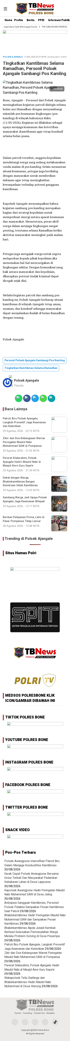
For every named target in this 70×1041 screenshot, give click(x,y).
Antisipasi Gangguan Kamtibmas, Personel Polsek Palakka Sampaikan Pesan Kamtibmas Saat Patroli (34, 907)
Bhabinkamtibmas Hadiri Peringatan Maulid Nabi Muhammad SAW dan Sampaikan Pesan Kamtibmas (35, 919)
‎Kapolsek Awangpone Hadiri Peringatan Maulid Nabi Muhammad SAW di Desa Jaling (34, 892)
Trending (27, 1013)
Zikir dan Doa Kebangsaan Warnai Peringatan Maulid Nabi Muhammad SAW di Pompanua (33, 955)
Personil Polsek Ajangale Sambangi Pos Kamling (34, 360)
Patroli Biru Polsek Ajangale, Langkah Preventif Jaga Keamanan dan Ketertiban (34, 946)
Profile (18, 20)
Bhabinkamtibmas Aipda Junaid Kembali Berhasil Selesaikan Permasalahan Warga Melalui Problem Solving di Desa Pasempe (32, 932)
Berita (30, 20)
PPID (41, 20)
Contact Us (39, 1013)
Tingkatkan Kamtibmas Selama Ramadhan (30, 368)
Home (8, 20)
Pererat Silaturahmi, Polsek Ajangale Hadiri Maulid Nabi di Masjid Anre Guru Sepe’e (31, 967)
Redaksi (50, 1013)
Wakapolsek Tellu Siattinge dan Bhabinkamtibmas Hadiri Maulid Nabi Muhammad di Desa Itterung (27, 982)
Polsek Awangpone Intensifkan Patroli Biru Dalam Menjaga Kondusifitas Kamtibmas (32, 863)
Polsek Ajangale (26, 380)
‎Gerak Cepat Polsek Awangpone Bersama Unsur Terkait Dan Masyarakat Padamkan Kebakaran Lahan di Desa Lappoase (31, 878)
